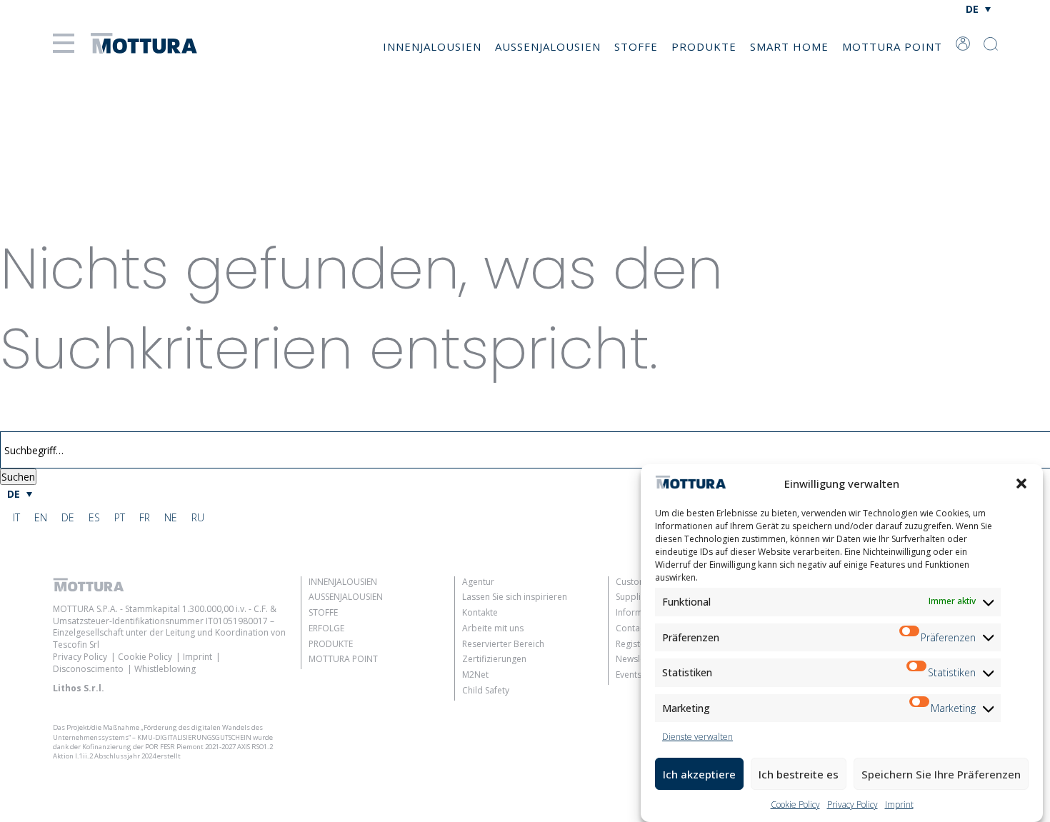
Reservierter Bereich (503, 644)
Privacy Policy (852, 804)
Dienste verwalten (697, 737)
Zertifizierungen (494, 659)
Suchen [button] (18, 476)
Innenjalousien (432, 46)
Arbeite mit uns (493, 628)
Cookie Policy (795, 804)
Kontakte (480, 612)
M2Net (475, 674)
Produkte (703, 46)
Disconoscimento (88, 669)
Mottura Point (892, 46)
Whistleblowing (165, 669)
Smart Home (789, 46)
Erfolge (326, 628)
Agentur (478, 582)
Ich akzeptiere (699, 774)
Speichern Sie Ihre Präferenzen (941, 774)
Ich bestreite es (799, 774)
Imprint (899, 804)
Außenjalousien (548, 46)
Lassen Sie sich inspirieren (514, 597)
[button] (1021, 483)
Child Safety (485, 690)
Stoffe (636, 46)
